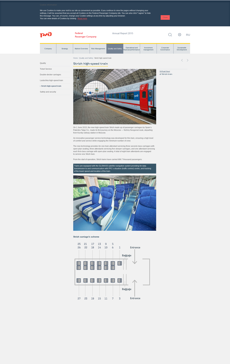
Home (75, 58)
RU (188, 34)
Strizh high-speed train (51, 86)
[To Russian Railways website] (46, 34)
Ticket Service (46, 69)
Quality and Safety (86, 58)
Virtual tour (165, 71)
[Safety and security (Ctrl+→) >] (187, 60)
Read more (82, 18)
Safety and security (48, 92)
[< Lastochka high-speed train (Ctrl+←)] (182, 60)
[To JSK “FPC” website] (86, 37)
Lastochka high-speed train (51, 80)
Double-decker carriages (50, 75)
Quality (43, 63)
